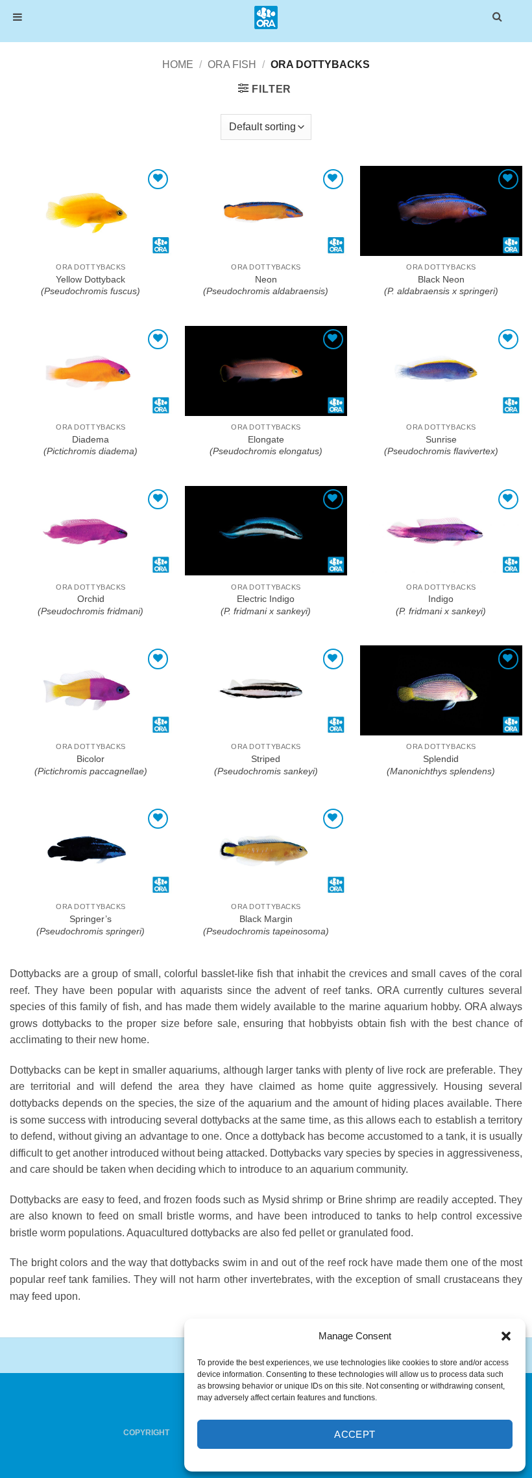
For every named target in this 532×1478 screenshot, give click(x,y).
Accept (355, 1434)
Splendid (441, 765)
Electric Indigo (266, 605)
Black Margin (266, 925)
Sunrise (441, 445)
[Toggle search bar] (497, 16)
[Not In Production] (91, 211)
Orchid (90, 605)
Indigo (441, 605)
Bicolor (90, 765)
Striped (266, 765)
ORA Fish (232, 64)
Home (177, 64)
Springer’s (90, 925)
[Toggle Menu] (17, 17)
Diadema (90, 445)
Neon (265, 285)
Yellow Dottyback (90, 285)
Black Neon (441, 285)
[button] (506, 1336)
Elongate (266, 445)
